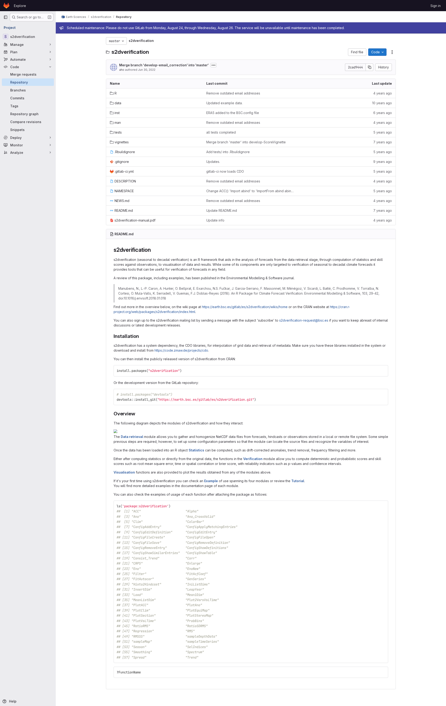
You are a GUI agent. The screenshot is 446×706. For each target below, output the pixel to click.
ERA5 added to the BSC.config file (232, 113)
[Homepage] (6, 5)
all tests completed (221, 132)
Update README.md (221, 210)
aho (121, 69)
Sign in (435, 6)
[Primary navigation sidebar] (5, 17)
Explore (20, 6)
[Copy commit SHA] (369, 67)
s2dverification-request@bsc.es (303, 320)
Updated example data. (224, 103)
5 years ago (382, 132)
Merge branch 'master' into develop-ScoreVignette (246, 142)
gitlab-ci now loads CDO (225, 171)
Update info (215, 220)
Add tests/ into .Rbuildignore (228, 152)
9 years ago (382, 162)
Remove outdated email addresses (233, 93)
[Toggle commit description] (213, 65)
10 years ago (382, 103)
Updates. (213, 162)
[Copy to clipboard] (382, 370)
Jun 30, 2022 (146, 69)
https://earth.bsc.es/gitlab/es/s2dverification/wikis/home (245, 307)
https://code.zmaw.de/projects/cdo (181, 350)
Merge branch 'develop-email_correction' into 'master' (164, 65)
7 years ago (382, 142)
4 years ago (382, 93)
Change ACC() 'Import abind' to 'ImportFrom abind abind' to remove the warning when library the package (250, 191)
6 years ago (382, 113)
